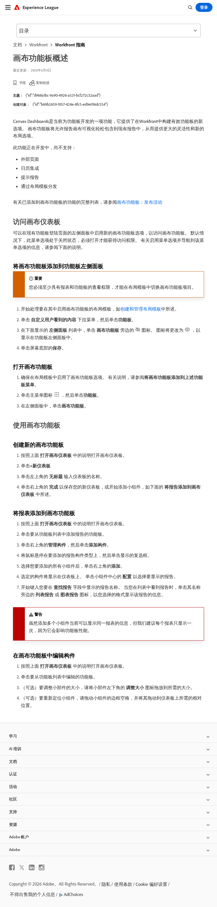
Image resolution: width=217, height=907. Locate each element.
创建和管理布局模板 (140, 309)
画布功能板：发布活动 (139, 202)
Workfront (38, 44)
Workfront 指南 (70, 44)
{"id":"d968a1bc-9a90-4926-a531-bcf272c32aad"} (63, 95)
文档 (17, 44)
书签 (22, 83)
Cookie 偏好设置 (151, 884)
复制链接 (42, 83)
